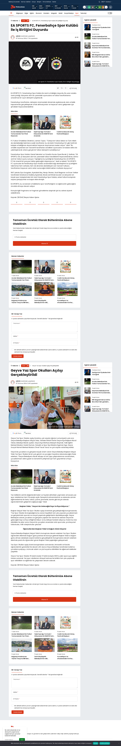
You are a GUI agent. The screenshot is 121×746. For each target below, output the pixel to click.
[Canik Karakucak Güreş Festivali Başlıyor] (67, 126)
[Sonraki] (106, 7)
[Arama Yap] (110, 7)
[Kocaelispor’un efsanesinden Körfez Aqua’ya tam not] (67, 293)
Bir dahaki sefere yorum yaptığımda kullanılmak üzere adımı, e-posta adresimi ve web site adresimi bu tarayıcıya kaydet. (45, 351)
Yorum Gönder (17, 356)
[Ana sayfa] (11, 13)
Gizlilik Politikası (9, 739)
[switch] (109, 13)
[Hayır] (119, 743)
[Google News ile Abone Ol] (17, 88)
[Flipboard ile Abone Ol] (27, 88)
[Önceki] (84, 7)
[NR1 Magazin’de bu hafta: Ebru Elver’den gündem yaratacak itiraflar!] (97, 54)
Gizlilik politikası (104, 743)
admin (18, 36)
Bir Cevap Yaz (17, 314)
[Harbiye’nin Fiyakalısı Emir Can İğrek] (97, 27)
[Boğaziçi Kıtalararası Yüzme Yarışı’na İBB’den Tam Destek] (22, 293)
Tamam (96, 743)
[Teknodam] (17, 7)
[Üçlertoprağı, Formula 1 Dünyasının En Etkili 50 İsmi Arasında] (44, 126)
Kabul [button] (22, 739)
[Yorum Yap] (58, 88)
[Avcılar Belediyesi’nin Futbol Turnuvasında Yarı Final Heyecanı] (21, 126)
